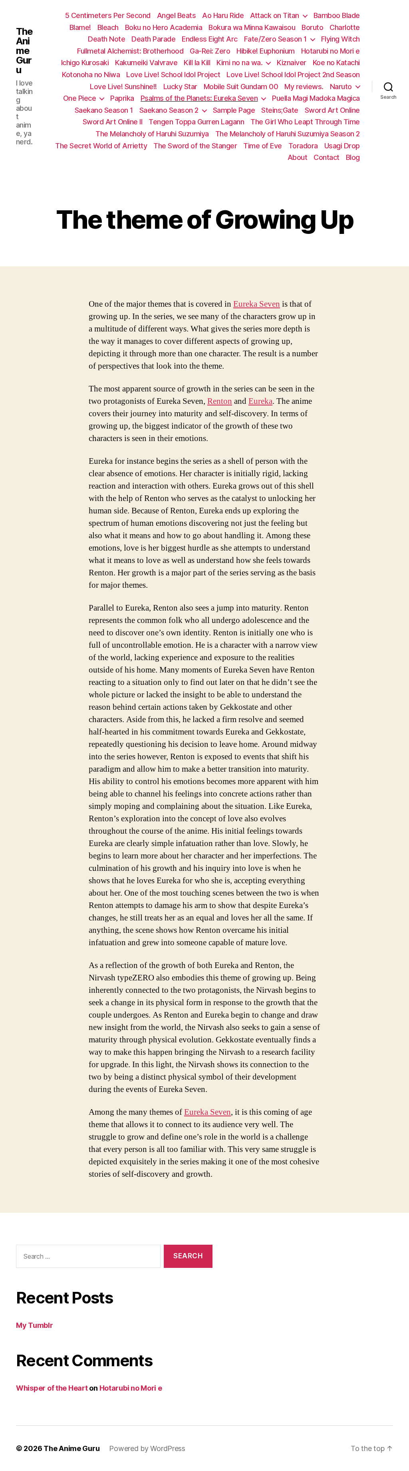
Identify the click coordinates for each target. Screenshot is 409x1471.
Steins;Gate (279, 110)
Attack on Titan (274, 15)
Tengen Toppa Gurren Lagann (196, 122)
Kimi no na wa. (239, 62)
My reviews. (304, 86)
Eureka (260, 401)
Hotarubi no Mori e (330, 51)
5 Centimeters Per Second (108, 15)
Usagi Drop (342, 146)
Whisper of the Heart (52, 1388)
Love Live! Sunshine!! (123, 86)
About (298, 157)
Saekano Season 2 (169, 110)
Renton (219, 401)
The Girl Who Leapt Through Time (305, 122)
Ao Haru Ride (223, 15)
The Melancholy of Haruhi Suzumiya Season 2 (287, 134)
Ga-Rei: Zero (210, 51)
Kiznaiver (291, 62)
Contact (327, 157)
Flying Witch (340, 39)
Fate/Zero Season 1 (275, 39)
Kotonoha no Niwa (91, 74)
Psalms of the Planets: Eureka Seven (199, 98)
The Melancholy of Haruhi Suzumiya (152, 134)
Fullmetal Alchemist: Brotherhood (130, 51)
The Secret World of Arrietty (101, 146)
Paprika (122, 98)
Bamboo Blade (337, 15)
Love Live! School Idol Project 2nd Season (293, 74)
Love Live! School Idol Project (173, 74)
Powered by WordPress (147, 1448)
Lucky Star (180, 86)
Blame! (80, 27)
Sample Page (234, 110)
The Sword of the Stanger (195, 146)
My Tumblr (34, 1325)
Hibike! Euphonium (265, 51)
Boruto (312, 27)
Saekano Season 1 (104, 110)
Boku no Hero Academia (164, 27)
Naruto (341, 86)
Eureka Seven (256, 304)
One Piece (79, 98)
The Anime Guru (24, 51)
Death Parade (153, 39)
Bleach (108, 27)
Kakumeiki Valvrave (146, 62)
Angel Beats (176, 15)
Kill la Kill (197, 62)
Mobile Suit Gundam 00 (241, 86)
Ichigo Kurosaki (85, 62)
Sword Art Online (332, 110)
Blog (353, 157)
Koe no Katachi (336, 62)
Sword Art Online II (113, 122)
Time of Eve (262, 146)
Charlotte (345, 27)
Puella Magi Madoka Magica (316, 98)
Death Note (106, 39)
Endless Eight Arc (210, 39)
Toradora (303, 146)
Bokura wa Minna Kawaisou (251, 27)
